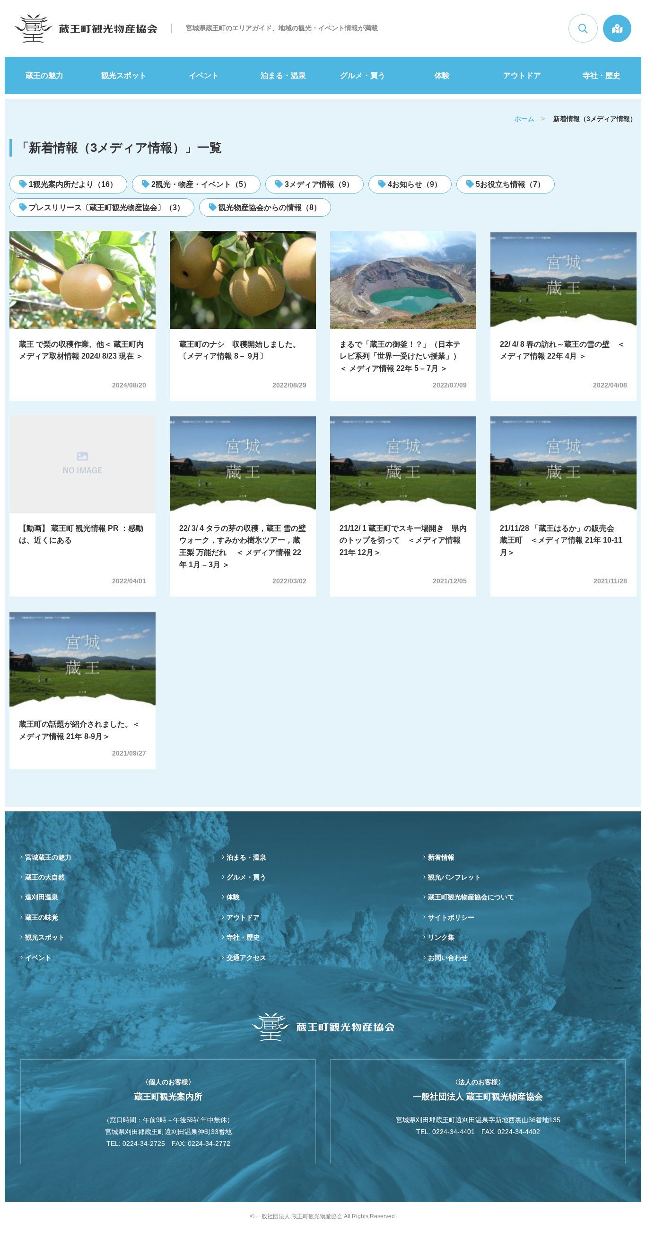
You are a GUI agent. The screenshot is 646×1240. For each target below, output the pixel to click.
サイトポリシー (451, 917)
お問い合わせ (448, 957)
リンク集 (441, 937)
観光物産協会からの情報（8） (269, 207)
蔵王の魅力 (44, 75)
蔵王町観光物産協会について (471, 897)
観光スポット (124, 75)
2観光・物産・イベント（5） (200, 184)
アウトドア (522, 75)
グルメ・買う (362, 75)
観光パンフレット (454, 877)
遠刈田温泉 (41, 897)
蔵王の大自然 (45, 877)
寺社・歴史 (601, 75)
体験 (442, 75)
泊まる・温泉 (283, 75)
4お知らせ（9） (414, 184)
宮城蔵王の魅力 (48, 857)
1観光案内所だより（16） (72, 184)
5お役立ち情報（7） (509, 184)
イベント (204, 75)
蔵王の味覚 (41, 917)
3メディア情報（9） (318, 184)
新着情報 (441, 857)
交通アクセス (246, 957)
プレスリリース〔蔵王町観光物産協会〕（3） (105, 207)
